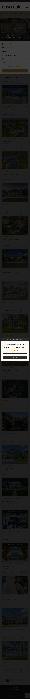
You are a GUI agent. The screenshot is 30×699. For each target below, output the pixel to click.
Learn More (15, 350)
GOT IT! (15, 357)
